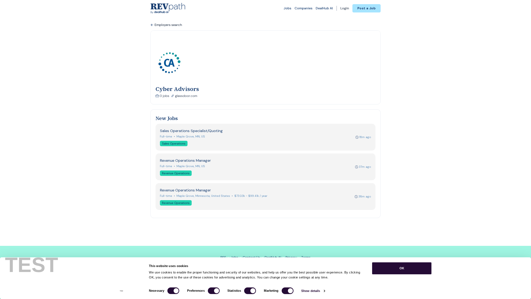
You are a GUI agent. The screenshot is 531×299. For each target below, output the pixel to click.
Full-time (166, 136)
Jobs (287, 8)
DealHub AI (324, 8)
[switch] (214, 290)
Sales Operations (173, 143)
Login (344, 8)
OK (401, 268)
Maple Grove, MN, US (191, 136)
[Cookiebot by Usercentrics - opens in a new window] (121, 291)
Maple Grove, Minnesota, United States (203, 196)
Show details (310, 291)
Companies (303, 8)
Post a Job (366, 8)
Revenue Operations (176, 173)
